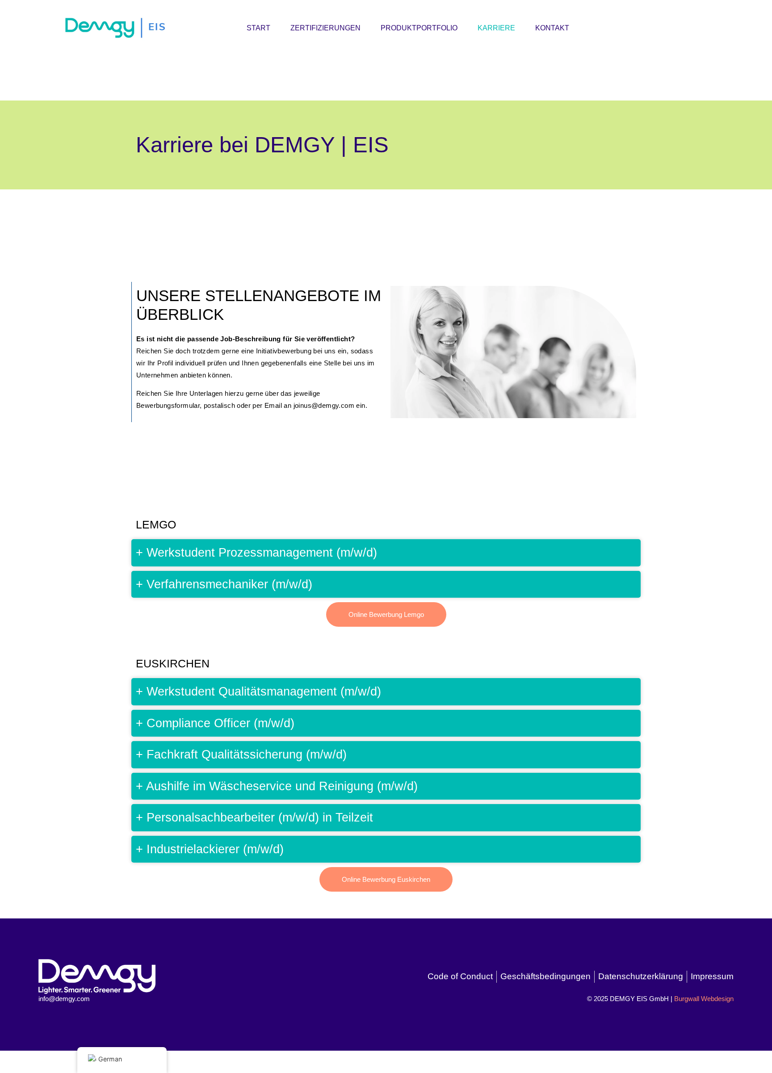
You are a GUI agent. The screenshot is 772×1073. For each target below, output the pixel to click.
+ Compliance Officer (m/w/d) (215, 723)
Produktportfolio (419, 28)
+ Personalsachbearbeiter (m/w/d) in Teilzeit (254, 817)
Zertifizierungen (325, 28)
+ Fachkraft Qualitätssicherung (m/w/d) (241, 754)
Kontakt (552, 28)
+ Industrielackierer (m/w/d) (210, 849)
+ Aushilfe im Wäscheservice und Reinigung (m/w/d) (277, 786)
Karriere (496, 28)
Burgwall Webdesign (704, 998)
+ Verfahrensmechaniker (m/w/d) (224, 584)
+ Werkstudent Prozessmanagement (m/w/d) (256, 552)
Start (258, 28)
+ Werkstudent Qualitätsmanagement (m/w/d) (258, 691)
